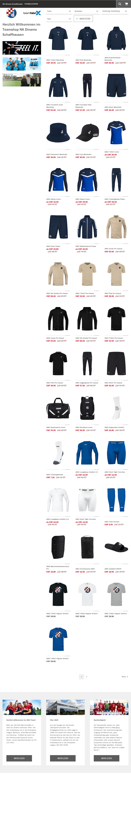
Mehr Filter (85, 18)
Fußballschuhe (31, 4)
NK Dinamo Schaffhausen (13, 4)
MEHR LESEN (19, 758)
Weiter (124, 676)
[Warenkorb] (127, 4)
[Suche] (120, 4)
